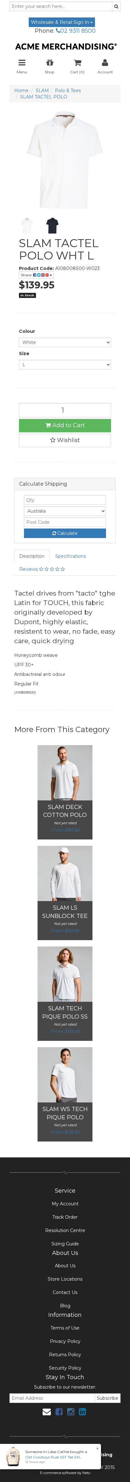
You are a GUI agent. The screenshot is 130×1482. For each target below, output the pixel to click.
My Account (65, 1204)
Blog (65, 1306)
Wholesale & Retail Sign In (60, 22)
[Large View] (27, 226)
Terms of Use (65, 1328)
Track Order (65, 1217)
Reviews (29, 569)
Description (31, 556)
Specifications (70, 556)
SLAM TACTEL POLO (43, 97)
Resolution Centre (65, 1230)
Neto (86, 1473)
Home (21, 90)
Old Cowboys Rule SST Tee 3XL (53, 1457)
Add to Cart (68, 425)
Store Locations (65, 1279)
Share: (27, 275)
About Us (65, 1266)
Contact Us (65, 1292)
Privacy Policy (65, 1341)
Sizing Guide (65, 1244)
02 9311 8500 (78, 30)
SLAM (42, 90)
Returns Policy (65, 1354)
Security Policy (65, 1368)
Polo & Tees (68, 90)
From (65, 830)
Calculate (67, 533)
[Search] (116, 6)
